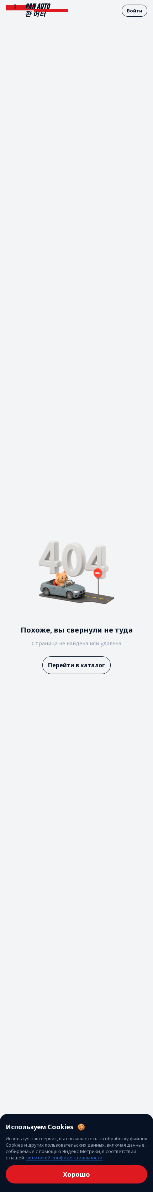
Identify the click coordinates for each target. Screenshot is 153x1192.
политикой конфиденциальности (64, 1157)
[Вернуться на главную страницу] (37, 10)
